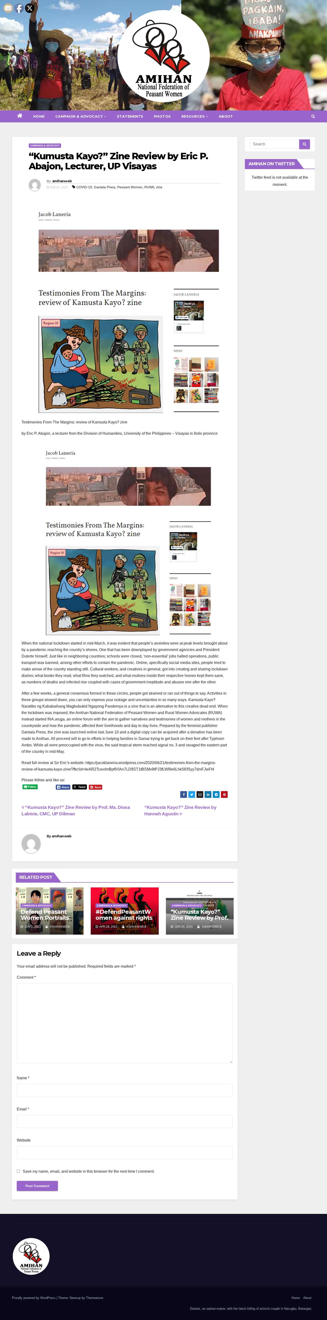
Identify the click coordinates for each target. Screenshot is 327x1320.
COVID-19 (84, 187)
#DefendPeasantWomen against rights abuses (124, 917)
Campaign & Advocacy (79, 116)
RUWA (149, 187)
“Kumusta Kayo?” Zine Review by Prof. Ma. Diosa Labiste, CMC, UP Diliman (199, 920)
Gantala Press (104, 187)
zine (159, 187)
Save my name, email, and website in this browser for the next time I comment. (89, 1171)
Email (23, 1109)
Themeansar (94, 1298)
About (226, 116)
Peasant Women (129, 187)
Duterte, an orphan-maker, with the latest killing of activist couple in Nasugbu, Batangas (250, 1308)
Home (39, 116)
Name (23, 1078)
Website (24, 1140)
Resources (193, 116)
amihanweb (62, 181)
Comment (26, 977)
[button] (313, 116)
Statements (130, 116)
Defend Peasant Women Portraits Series (45, 917)
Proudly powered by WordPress (34, 1298)
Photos (162, 116)
